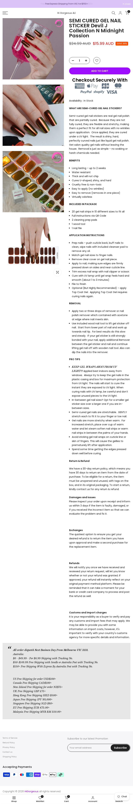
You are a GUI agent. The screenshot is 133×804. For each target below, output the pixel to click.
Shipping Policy (10, 756)
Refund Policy (9, 742)
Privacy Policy (9, 747)
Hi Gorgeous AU (66, 13)
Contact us (7, 752)
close (7, 4)
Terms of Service (10, 738)
